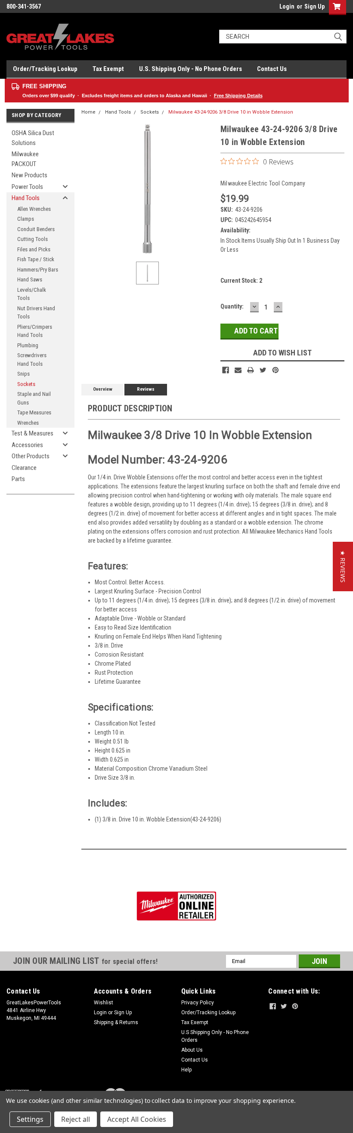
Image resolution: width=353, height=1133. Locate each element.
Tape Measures (34, 412)
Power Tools (27, 187)
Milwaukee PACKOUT (25, 159)
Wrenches (28, 423)
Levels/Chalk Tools (31, 294)
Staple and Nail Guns (34, 398)
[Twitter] (263, 370)
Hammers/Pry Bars (37, 269)
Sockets (26, 384)
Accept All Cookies (136, 1119)
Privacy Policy (197, 1003)
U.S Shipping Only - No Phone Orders (215, 1036)
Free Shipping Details (238, 95)
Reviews (146, 389)
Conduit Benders (36, 229)
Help (186, 1070)
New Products (29, 175)
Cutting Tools (32, 239)
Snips (23, 373)
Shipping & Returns (116, 1022)
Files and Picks (33, 249)
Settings (30, 1119)
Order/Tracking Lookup (45, 69)
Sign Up (314, 6)
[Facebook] (225, 370)
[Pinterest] (275, 370)
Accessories (27, 445)
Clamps (25, 219)
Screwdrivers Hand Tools (31, 359)
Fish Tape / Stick (35, 259)
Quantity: (232, 306)
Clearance (24, 468)
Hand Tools (26, 198)
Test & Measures (32, 433)
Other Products (31, 456)
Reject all (75, 1119)
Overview (102, 389)
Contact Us (272, 69)
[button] (343, 566)
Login (286, 6)
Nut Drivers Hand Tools (36, 312)
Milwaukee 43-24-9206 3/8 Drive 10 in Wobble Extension (230, 112)
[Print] (250, 370)
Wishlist (103, 1003)
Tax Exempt (108, 69)
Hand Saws (29, 279)
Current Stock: (241, 280)
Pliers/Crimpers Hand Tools (34, 331)
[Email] (238, 370)
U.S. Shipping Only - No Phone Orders (190, 69)
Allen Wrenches (34, 209)
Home (88, 112)
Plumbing (27, 345)
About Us (192, 1050)
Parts (18, 479)
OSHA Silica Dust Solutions (33, 138)
